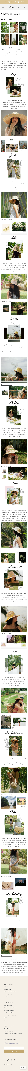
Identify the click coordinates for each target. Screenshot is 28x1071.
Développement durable (9, 1010)
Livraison (6, 996)
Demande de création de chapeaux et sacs (13, 1033)
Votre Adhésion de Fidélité (10, 991)
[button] (3, 7)
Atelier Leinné (7, 1028)
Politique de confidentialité (10, 1015)
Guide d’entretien (7, 986)
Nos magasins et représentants (10, 1007)
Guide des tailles (7, 989)
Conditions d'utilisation (9, 1012)
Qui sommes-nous (8, 1005)
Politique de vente (8, 994)
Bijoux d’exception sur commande (11, 1031)
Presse (5, 1017)
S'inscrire (14, 1051)
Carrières (6, 1020)
